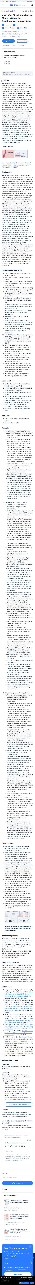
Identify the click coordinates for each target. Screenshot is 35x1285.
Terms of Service (22, 1269)
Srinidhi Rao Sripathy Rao (16, 36)
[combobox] (17, 1177)
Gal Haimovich (14, 34)
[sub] (13, 1146)
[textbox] (17, 1177)
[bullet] (16, 1146)
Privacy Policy (9, 1270)
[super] (11, 1146)
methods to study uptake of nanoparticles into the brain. (19, 1053)
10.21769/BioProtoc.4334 (16, 1089)
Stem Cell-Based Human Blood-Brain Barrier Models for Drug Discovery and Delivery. (19, 994)
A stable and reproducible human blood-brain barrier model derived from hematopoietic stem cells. (19, 1008)
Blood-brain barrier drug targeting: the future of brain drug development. (19, 1027)
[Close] (30, 1246)
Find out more (24, 1283)
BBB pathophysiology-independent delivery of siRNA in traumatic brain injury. (19, 1020)
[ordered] (19, 1146)
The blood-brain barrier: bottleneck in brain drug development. (19, 1033)
